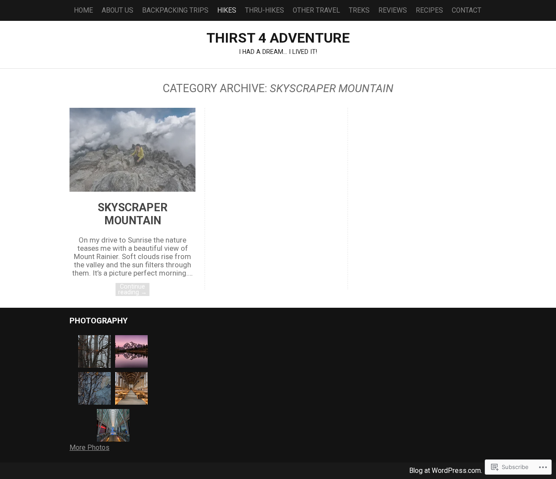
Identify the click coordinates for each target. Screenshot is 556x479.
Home (83, 10)
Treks (359, 10)
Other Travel (316, 10)
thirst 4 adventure (278, 38)
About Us (117, 10)
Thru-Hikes (264, 10)
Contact (466, 10)
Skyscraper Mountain (133, 214)
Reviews (392, 10)
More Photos (89, 448)
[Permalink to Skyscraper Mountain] (132, 189)
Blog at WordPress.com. (445, 471)
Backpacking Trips (175, 10)
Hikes (226, 10)
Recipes (429, 10)
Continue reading (132, 289)
